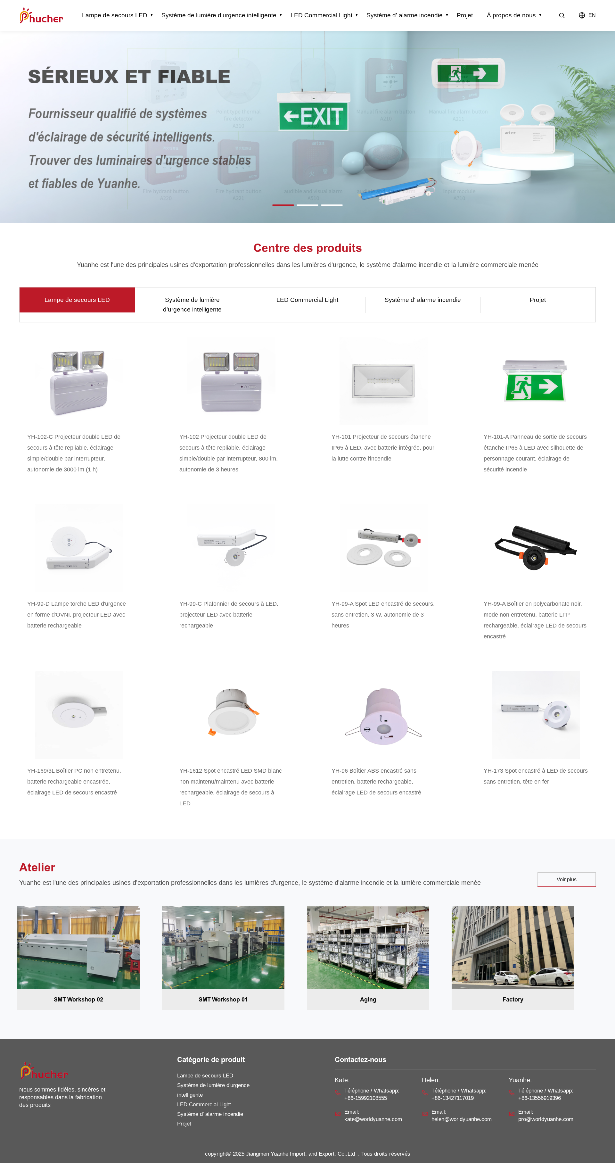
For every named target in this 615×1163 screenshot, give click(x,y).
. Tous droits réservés (384, 1154)
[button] (283, 205)
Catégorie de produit (211, 1059)
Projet (465, 15)
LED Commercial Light (321, 15)
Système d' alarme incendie (404, 15)
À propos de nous (511, 15)
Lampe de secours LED (114, 15)
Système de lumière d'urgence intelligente (218, 15)
